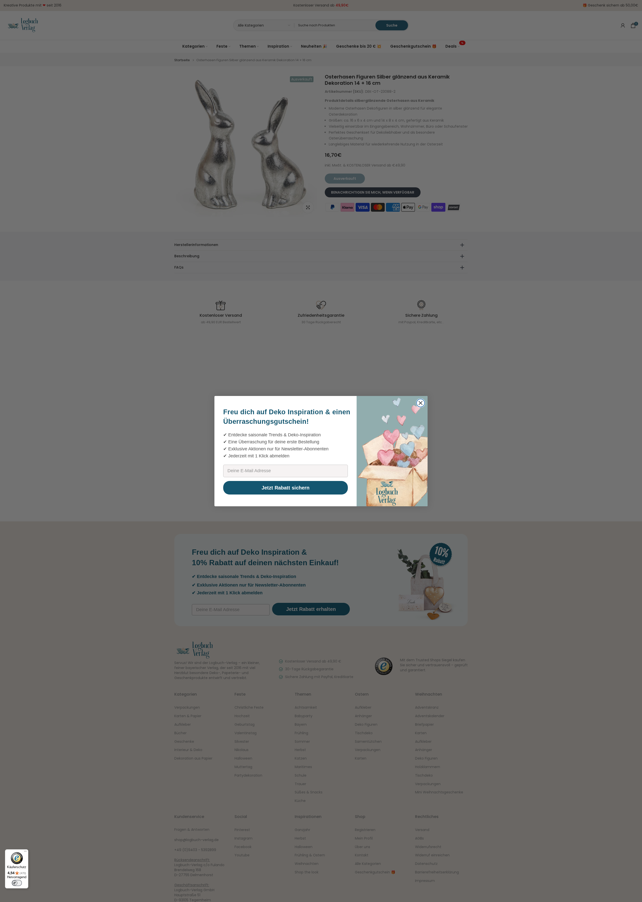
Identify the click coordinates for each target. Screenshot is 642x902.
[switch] (17, 883)
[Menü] (25, 852)
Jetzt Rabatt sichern (285, 487)
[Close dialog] (421, 403)
